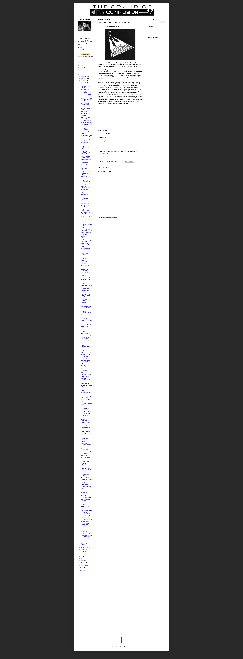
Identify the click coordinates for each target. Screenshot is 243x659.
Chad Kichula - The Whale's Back (86, 516)
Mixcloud (81, 49)
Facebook (102, 153)
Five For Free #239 (85, 111)
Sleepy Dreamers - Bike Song (85, 257)
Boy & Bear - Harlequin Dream (86, 312)
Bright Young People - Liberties (86, 452)
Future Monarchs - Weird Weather (85, 186)
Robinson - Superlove (86, 519)
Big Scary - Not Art (85, 315)
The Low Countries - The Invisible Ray (86, 334)
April (82, 558)
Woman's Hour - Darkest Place (85, 269)
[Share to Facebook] (131, 162)
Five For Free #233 (85, 538)
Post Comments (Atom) (111, 217)
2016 (81, 67)
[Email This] (126, 162)
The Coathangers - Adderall (85, 500)
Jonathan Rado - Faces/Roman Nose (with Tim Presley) (85, 523)
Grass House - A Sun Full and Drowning (86, 95)
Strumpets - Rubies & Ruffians (86, 330)
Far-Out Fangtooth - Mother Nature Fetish (86, 173)
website (105, 130)
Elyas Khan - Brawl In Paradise (86, 217)
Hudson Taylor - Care (86, 510)
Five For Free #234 (85, 455)
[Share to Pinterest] (133, 162)
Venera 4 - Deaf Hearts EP (85, 327)
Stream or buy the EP (104, 134)
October (83, 80)
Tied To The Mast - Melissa (85, 266)
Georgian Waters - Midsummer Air (85, 209)
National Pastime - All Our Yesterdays (86, 125)
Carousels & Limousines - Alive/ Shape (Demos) (86, 152)
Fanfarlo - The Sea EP (86, 222)
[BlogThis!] (127, 162)
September (84, 547)
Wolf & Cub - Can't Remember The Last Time (85, 424)
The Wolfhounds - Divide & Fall (85, 195)
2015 (81, 69)
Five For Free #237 (85, 219)
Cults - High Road (85, 343)
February (83, 563)
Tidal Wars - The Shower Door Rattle (85, 408)
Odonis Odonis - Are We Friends (86, 397)
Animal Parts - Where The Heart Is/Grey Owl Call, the (86, 287)
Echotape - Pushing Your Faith (86, 240)
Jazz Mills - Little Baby (86, 122)
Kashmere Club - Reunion (85, 416)
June (82, 554)
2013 (81, 74)
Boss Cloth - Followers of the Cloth (85, 380)
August (83, 549)
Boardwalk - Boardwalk (84, 303)
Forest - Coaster (85, 372)
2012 (81, 568)
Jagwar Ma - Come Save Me (85, 458)
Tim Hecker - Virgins (86, 354)
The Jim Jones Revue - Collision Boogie (86, 496)
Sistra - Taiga (84, 531)
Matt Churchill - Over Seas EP (86, 213)
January (83, 565)
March (82, 560)
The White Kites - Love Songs (85, 366)
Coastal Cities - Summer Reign (85, 513)
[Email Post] (122, 161)
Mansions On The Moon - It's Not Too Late (86, 479)
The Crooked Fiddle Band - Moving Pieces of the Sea (86, 119)
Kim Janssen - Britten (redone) (86, 400)
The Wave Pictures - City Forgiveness (86, 206)
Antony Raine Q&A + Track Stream (86, 156)
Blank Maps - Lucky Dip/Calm (86, 369)
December (84, 76)
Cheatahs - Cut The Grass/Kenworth (86, 375)
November (84, 78)
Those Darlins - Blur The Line (86, 114)
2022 (81, 65)
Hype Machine (153, 32)
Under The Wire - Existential (85, 357)
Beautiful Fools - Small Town (85, 489)
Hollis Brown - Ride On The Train (86, 483)
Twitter (108, 153)
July (82, 551)
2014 (81, 72)
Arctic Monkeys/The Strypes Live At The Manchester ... (86, 161)
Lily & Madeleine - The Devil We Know (85, 105)
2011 (81, 570)
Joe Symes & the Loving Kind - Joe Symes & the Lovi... (86, 91)
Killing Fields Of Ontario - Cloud (85, 165)
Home (120, 215)
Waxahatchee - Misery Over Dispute (84, 253)
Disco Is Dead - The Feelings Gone (86, 346)
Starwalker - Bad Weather (85, 349)
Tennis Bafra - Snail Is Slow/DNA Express (86, 412)
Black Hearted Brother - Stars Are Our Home (86, 308)
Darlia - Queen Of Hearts (85, 83)
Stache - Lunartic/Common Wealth (86, 262)
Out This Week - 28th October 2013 (86, 143)
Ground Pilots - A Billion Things (85, 449)
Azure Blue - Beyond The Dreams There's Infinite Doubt (86, 439)
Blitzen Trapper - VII (86, 352)
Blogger (128, 647)
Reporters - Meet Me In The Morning (86, 86)
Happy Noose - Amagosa (84, 317)
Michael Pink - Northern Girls (85, 419)
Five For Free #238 (85, 176)
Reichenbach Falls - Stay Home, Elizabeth (86, 200)
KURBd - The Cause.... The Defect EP (85, 148)
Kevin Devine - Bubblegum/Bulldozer (86, 245)
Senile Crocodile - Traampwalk (85, 338)
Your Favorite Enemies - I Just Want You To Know (86, 229)
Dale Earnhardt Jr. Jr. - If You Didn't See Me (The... (86, 274)
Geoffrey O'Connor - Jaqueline (86, 428)
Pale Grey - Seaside (86, 184)
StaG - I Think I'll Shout (85, 528)
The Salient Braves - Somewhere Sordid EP (86, 362)
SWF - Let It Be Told (86, 324)
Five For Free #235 (85, 340)
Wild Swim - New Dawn (85, 282)
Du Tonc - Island (85, 461)
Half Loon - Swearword (84, 129)
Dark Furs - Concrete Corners (86, 434)
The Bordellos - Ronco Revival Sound (85, 191)
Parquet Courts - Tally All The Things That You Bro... (86, 100)
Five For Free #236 (85, 280)
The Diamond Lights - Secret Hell (86, 139)
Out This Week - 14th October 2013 (86, 393)
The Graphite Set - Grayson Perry (85, 507)
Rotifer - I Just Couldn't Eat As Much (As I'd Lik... (86, 180)
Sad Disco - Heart (85, 472)
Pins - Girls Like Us (85, 203)
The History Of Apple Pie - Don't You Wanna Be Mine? (86, 468)
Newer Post (101, 215)
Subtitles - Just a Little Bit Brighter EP (86, 136)
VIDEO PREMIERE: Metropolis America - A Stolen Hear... (86, 535)
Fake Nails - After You (86, 541)
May (82, 556)
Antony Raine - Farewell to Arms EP (86, 445)
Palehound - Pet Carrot (85, 291)
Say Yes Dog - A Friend (85, 544)
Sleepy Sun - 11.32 (85, 383)
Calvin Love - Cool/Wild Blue (85, 464)
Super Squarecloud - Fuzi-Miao (86, 233)
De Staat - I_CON (85, 277)
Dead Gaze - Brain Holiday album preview (85, 296)
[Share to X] (129, 162)
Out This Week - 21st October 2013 (86, 249)
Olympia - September (86, 431)
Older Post (139, 215)
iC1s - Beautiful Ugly (86, 486)
